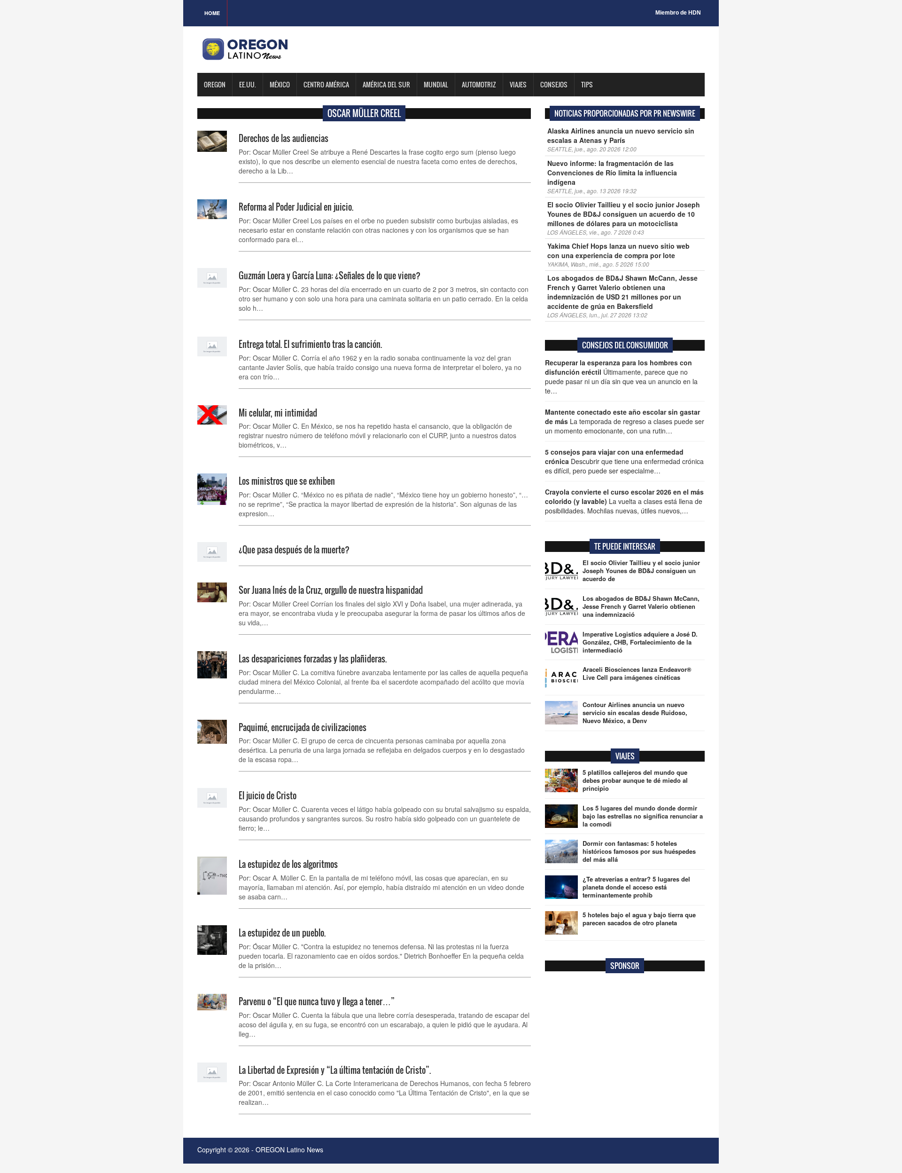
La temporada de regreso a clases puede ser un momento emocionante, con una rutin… (624, 421)
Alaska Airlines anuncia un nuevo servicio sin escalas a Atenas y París (620, 135)
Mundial (436, 84)
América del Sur (386, 84)
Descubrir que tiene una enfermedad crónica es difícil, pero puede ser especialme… (624, 461)
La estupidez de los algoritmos (288, 864)
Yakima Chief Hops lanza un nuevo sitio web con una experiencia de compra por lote (618, 250)
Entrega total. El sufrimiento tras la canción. (310, 344)
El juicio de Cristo (267, 795)
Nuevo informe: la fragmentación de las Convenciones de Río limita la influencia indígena (612, 172)
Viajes (518, 84)
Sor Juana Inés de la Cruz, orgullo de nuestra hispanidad (331, 590)
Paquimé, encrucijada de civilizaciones (302, 727)
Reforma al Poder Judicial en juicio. (296, 207)
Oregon (215, 84)
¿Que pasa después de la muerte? (294, 549)
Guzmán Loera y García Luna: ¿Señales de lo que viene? (329, 275)
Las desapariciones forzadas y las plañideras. (313, 659)
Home (212, 12)
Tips (587, 84)
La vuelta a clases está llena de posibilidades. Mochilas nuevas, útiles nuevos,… (624, 501)
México (280, 84)
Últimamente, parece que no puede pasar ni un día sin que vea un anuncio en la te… (621, 376)
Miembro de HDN (678, 12)
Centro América (326, 84)
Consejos (554, 84)
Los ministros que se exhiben (287, 481)
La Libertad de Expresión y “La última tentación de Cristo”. (335, 1070)
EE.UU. (247, 84)
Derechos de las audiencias (283, 138)
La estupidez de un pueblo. (282, 933)
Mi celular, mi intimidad (278, 413)
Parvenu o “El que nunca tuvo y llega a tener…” (317, 1001)
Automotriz (479, 84)
